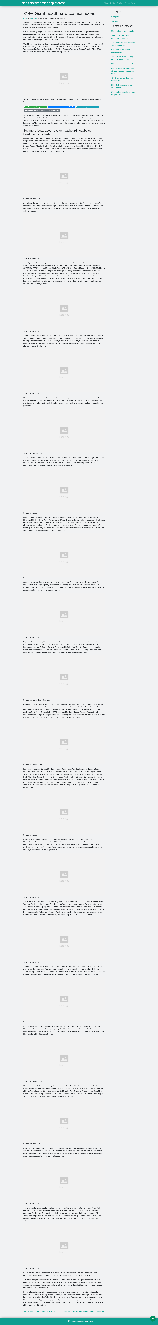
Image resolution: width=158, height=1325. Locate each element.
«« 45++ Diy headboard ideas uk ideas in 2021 (39, 1311)
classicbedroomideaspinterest (43, 3)
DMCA (112, 3)
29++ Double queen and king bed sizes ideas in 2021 (122, 58)
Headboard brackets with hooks (61, 107)
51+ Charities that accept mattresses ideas (120, 51)
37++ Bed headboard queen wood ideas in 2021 (121, 86)
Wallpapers (115, 21)
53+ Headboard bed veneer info (123, 31)
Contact (120, 3)
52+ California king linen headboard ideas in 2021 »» (84, 1311)
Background (115, 17)
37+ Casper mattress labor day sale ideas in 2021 (123, 44)
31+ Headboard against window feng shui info (123, 93)
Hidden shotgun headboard (87, 107)
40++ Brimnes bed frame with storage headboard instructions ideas (123, 71)
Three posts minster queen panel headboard (41, 110)
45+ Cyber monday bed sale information (122, 79)
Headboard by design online (35, 107)
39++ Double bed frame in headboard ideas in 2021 (121, 37)
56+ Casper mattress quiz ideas (123, 64)
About (106, 3)
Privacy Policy (130, 3)
